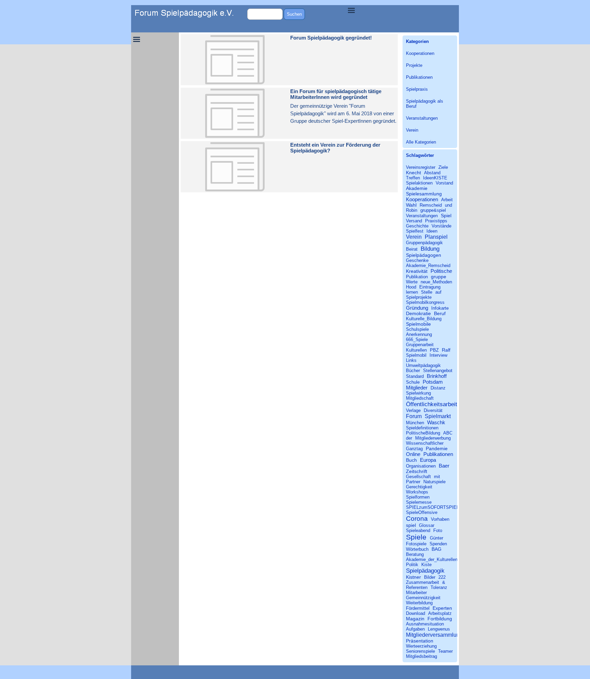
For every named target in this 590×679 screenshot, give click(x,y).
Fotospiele (416, 543)
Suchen (294, 14)
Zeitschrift (416, 471)
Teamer (445, 651)
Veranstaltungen (422, 118)
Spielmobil (416, 355)
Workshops (417, 492)
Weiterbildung (419, 602)
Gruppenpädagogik (424, 242)
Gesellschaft (418, 476)
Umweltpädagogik (423, 365)
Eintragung (429, 287)
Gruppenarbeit (420, 344)
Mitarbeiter (416, 592)
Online (413, 454)
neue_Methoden (436, 281)
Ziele (443, 167)
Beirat (412, 249)
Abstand (432, 172)
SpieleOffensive (421, 512)
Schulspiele (417, 329)
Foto (437, 530)
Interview (438, 355)
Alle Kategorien (421, 142)
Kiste (426, 564)
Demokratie (418, 313)
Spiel (446, 215)
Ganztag (414, 448)
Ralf (446, 350)
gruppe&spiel (433, 210)
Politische (441, 271)
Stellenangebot (437, 370)
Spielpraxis (417, 89)
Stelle (426, 292)
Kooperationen (420, 53)
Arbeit (447, 199)
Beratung (415, 554)
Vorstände (441, 225)
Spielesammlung (424, 193)
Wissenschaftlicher (425, 443)
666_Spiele (417, 339)
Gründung (417, 308)
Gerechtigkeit (419, 486)
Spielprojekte (419, 297)
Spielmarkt (438, 416)
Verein (412, 130)
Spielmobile (418, 324)
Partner (413, 481)
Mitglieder (416, 387)
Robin (411, 210)
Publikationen (419, 77)
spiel (411, 525)
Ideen (431, 231)
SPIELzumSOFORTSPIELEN (435, 507)
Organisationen (421, 466)
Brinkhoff (437, 376)
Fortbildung (439, 618)
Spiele (416, 537)
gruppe (438, 276)
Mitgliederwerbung (433, 438)
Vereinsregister (420, 167)
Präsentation (419, 641)
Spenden (438, 543)
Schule (413, 382)
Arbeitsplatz (440, 613)
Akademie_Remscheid (428, 265)
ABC (447, 433)
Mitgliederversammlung (434, 635)
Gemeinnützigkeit (423, 597)
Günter (436, 538)
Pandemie (437, 448)
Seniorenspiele (420, 651)
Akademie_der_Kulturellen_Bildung (440, 559)
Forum (414, 416)
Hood (411, 287)
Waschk (436, 422)
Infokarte (440, 308)
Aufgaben (415, 629)
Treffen (413, 177)
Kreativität (416, 271)
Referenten (416, 587)
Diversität (433, 410)
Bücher (413, 370)
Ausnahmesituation (425, 623)
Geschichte (417, 225)
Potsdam (433, 382)
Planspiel (436, 237)
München (415, 422)
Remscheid (431, 205)
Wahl (411, 205)
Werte (412, 281)
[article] (289, 59)
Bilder (429, 577)
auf (438, 292)
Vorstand (444, 183)
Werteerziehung (421, 646)
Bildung (430, 248)
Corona (417, 518)
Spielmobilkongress (425, 302)
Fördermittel (418, 608)
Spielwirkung (418, 393)
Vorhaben (440, 519)
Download (415, 613)
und (448, 205)
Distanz (438, 387)
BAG (436, 549)
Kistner (413, 577)
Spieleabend (418, 530)
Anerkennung (419, 334)
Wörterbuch (417, 549)
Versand (414, 220)
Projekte (414, 65)
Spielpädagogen (423, 255)
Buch (411, 460)
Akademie (416, 188)
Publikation (417, 276)
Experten (442, 608)
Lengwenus (439, 629)
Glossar (426, 525)
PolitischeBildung (423, 433)
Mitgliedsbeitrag (421, 656)
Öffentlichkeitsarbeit (431, 404)
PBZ (434, 350)
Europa (428, 460)
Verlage (413, 410)
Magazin (415, 618)
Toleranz (439, 587)
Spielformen (418, 497)
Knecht (413, 172)
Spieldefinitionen (422, 427)
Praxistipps (436, 220)
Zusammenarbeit (422, 582)
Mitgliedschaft (420, 398)
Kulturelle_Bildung (423, 318)
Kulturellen (416, 350)
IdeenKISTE (435, 177)
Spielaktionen (419, 183)
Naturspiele (434, 481)
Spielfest (414, 231)
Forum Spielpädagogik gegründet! (331, 38)
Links (411, 360)
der (409, 438)
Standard (415, 376)
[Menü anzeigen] (351, 10)
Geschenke (417, 260)
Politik (412, 564)
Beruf (440, 313)
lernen (412, 292)
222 (442, 577)
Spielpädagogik (425, 570)
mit (437, 476)
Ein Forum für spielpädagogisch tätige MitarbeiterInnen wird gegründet (335, 94)
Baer (444, 466)
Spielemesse (419, 502)
